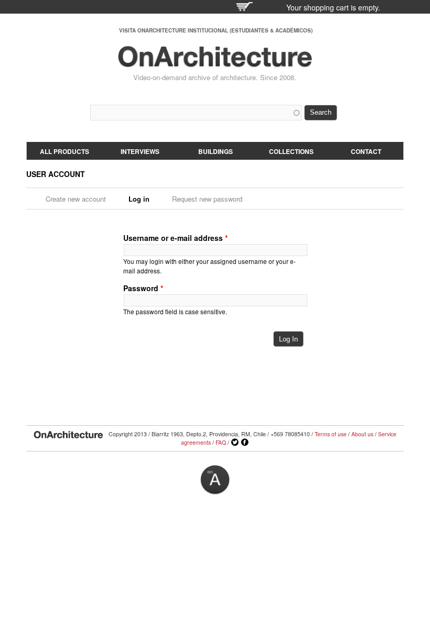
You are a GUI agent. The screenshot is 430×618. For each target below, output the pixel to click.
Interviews (140, 151)
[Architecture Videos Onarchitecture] (215, 63)
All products (64, 151)
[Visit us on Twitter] (235, 442)
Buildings (215, 151)
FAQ (221, 442)
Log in (142, 199)
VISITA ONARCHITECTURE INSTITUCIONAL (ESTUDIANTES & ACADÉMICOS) (216, 30)
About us (362, 434)
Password (143, 288)
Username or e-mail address (175, 238)
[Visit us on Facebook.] (245, 442)
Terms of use (331, 434)
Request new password (207, 199)
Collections (291, 151)
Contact (366, 151)
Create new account (76, 199)
